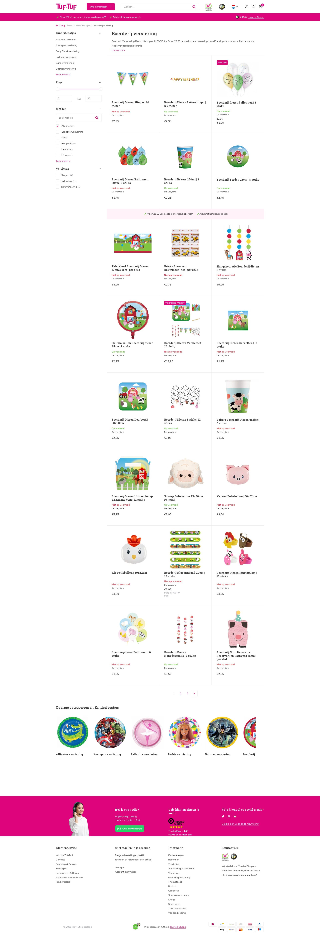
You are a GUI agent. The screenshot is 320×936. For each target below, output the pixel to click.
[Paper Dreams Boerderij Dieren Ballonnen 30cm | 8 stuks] (133, 156)
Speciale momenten (179, 895)
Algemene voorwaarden (69, 877)
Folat (64, 137)
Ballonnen (68, 180)
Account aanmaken (125, 871)
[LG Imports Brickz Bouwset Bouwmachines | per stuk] (185, 243)
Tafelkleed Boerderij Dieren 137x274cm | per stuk (130, 268)
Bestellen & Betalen (66, 864)
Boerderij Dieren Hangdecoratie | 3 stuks (180, 654)
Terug (62, 25)
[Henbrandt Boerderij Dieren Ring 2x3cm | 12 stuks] (238, 550)
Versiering (173, 872)
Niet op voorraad (143, 123)
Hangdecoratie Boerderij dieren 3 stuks (238, 268)
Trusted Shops (256, 17)
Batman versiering (66, 68)
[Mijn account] (246, 7)
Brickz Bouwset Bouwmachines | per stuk (181, 268)
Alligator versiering (66, 39)
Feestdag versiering (179, 877)
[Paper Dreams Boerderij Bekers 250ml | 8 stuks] (185, 156)
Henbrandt (67, 149)
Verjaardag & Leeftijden (181, 868)
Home (69, 25)
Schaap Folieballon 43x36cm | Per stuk (184, 498)
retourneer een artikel (140, 859)
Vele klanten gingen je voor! (183, 811)
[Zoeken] (194, 6)
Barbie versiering (65, 62)
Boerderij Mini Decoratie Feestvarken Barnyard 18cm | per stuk (236, 656)
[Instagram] (229, 817)
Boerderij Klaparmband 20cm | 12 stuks (184, 574)
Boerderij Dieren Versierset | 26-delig (183, 344)
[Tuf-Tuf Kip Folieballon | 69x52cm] (133, 549)
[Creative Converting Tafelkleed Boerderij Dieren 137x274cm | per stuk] (133, 243)
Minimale (64, 98)
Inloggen (119, 867)
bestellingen (130, 855)
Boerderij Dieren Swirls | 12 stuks (182, 421)
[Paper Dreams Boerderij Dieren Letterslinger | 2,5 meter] (185, 79)
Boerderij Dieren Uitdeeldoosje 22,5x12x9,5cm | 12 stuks (132, 498)
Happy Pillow (68, 143)
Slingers (67, 175)
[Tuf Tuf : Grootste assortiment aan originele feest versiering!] (68, 6)
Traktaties (173, 864)
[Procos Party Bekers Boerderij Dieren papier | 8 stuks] (238, 397)
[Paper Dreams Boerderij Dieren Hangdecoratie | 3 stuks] (185, 629)
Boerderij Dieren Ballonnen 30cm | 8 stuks (130, 181)
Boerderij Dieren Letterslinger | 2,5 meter (185, 104)
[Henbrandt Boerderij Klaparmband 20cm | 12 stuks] (185, 549)
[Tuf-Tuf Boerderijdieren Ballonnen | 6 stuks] (133, 629)
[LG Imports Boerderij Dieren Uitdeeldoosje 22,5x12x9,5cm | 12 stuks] (133, 473)
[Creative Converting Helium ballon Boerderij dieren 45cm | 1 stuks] (133, 320)
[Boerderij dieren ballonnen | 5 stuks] (238, 79)
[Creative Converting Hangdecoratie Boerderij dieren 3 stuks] (238, 243)
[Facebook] (223, 817)
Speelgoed (174, 903)
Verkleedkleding (177, 912)
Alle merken (67, 125)
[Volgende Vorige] (194, 693)
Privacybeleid (63, 881)
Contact (60, 859)
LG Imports (67, 155)
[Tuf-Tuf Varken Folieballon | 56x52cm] (238, 473)
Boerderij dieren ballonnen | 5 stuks (236, 104)
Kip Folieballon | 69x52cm (129, 572)
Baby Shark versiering (68, 51)
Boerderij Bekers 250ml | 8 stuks (181, 181)
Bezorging (61, 868)
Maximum (94, 98)
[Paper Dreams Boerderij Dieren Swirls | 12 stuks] (185, 396)
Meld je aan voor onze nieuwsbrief (240, 823)
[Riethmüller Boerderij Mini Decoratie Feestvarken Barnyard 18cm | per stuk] (238, 629)
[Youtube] (235, 817)
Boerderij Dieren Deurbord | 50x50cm (130, 421)
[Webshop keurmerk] (208, 6)
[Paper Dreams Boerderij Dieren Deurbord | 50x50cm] (133, 396)
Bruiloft (172, 886)
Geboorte (173, 890)
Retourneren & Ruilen (67, 872)
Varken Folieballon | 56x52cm (237, 496)
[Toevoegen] (200, 123)
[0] (259, 7)
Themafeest (175, 881)
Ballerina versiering (66, 57)
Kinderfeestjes (83, 25)
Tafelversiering (70, 186)
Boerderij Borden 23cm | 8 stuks (238, 179)
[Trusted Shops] (222, 6)
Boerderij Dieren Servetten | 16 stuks (237, 344)
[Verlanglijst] (253, 7)
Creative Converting (72, 131)
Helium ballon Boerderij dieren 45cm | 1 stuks (132, 344)
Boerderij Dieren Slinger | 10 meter (130, 104)
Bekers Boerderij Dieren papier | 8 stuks (238, 421)
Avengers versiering (66, 45)
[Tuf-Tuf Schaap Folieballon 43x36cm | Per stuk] (185, 473)
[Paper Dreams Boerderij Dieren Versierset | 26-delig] (185, 320)
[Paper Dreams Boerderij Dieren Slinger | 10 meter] (133, 79)
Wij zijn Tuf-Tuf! (64, 855)
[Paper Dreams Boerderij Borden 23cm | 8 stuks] (238, 156)
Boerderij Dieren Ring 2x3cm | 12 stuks (237, 574)
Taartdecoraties (177, 908)
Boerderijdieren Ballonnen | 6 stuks (131, 654)
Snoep (172, 899)
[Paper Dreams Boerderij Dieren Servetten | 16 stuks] (238, 320)
